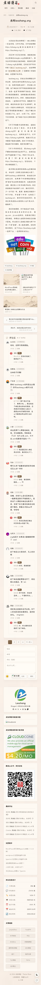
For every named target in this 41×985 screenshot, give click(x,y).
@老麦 (16, 521)
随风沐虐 (28, 954)
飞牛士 (28, 960)
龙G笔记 (13, 966)
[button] (16, 676)
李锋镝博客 (28, 942)
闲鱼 (12, 576)
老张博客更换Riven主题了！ (15, 863)
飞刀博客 (13, 960)
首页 (6, 8)
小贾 (12, 427)
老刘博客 (28, 948)
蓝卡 (12, 954)
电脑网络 (11, 15)
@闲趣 (16, 566)
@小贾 (16, 450)
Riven (29, 974)
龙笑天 (12, 534)
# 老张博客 (8, 270)
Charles (8, 830)
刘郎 (7, 834)
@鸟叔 (16, 480)
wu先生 (13, 342)
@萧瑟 (16, 626)
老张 (7, 822)
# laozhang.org (21, 266)
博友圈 (20, 8)
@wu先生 (17, 356)
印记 (28, 936)
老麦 (12, 492)
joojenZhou (13, 930)
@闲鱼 (16, 593)
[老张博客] (12, 2)
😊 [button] (7, 676)
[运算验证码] (19, 676)
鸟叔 (12, 462)
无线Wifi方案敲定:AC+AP (24, 826)
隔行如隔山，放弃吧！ (24, 818)
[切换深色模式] (37, 975)
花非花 (8, 812)
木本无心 (13, 942)
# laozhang (8, 266)
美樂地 (12, 369)
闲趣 (12, 548)
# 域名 (32, 266)
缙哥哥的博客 (13, 948)
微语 (27, 8)
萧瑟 (12, 606)
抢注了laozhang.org (18, 68)
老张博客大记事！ (15, 71)
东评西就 (13, 936)
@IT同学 (17, 401)
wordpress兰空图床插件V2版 (16, 855)
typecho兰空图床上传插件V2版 (16, 859)
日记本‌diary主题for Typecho (16, 871)
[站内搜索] (36, 3)
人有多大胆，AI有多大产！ (15, 867)
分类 (12, 8)
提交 (31, 676)
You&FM (28, 930)
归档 (33, 8)
